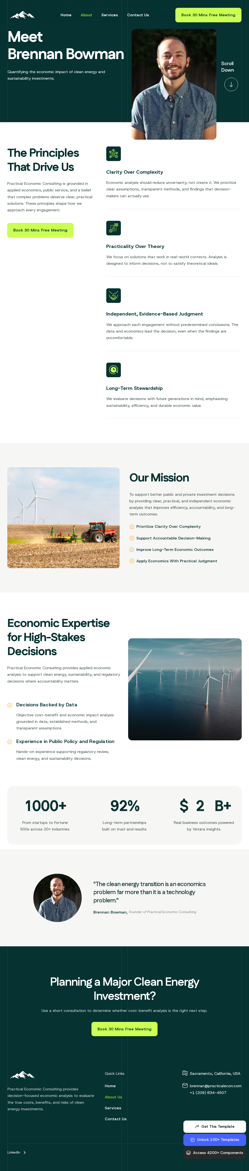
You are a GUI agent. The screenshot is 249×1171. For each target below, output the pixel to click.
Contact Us (138, 14)
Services (109, 14)
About (86, 14)
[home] (23, 15)
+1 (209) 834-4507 (208, 1092)
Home (66, 14)
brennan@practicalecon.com (215, 1085)
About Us (113, 1097)
